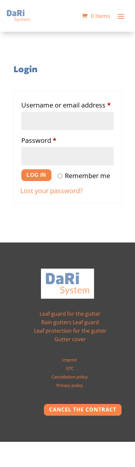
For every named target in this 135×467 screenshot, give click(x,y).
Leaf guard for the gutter (70, 313)
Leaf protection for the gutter (70, 330)
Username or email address (67, 104)
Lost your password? (51, 190)
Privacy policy (69, 385)
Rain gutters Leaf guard (70, 322)
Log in (36, 175)
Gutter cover (70, 339)
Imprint (69, 360)
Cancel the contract (82, 409)
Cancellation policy (69, 377)
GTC (70, 368)
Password (52, 140)
